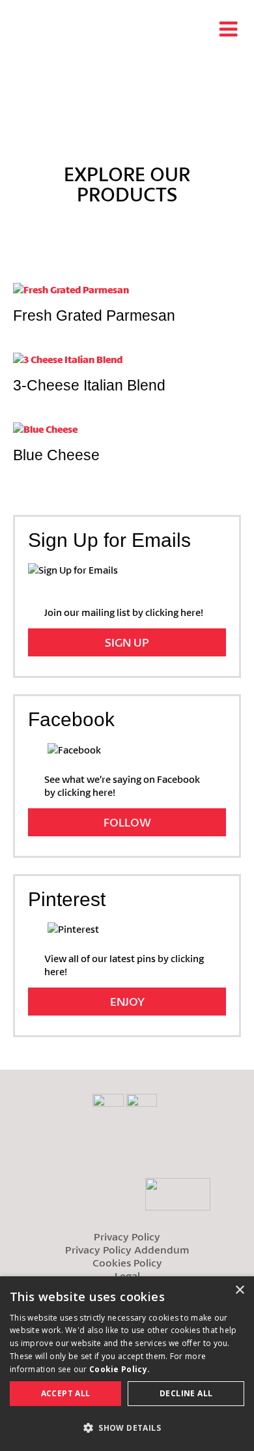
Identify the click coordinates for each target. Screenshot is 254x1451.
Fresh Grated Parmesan (94, 315)
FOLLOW (127, 822)
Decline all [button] (186, 1393)
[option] (127, 98)
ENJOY (127, 1001)
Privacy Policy (127, 1236)
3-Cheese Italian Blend (89, 385)
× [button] (239, 1290)
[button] (127, 1428)
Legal (127, 1275)
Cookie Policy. (119, 1369)
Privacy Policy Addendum (127, 1249)
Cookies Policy (127, 1262)
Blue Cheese (56, 455)
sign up (127, 642)
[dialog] (127, 1363)
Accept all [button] (66, 1393)
